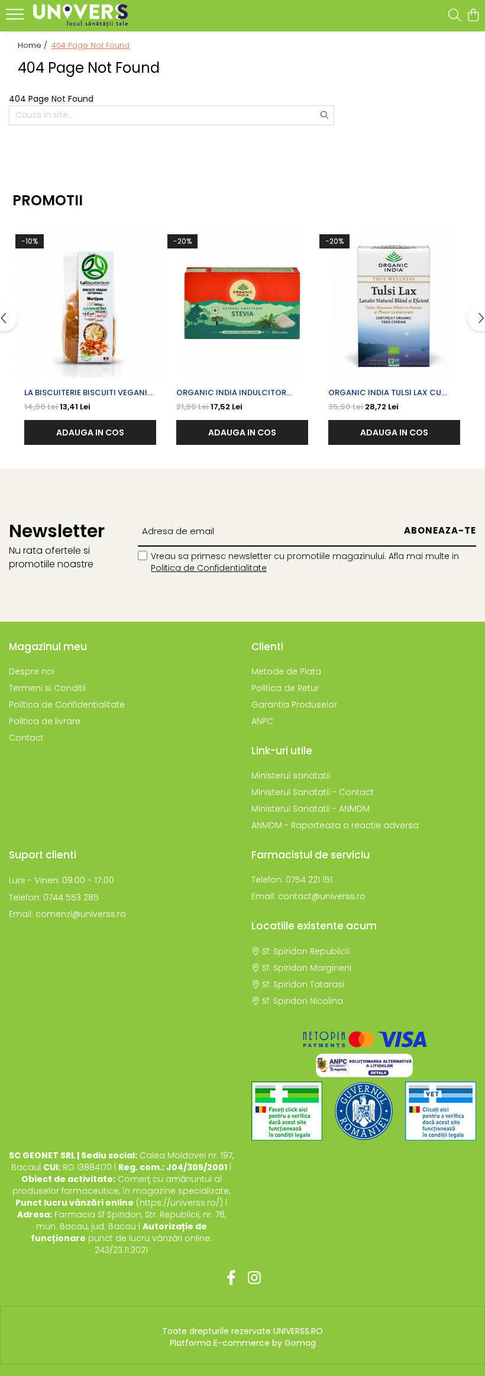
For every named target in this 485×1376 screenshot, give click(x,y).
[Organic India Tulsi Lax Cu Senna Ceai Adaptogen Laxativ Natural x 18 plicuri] (394, 303)
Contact (26, 738)
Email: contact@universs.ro (308, 896)
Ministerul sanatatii (290, 775)
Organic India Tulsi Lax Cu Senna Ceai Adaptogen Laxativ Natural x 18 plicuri (393, 393)
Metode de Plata (286, 671)
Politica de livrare (44, 721)
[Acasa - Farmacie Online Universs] (80, 15)
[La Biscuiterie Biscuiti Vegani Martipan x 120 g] (90, 303)
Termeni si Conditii (47, 688)
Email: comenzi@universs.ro (67, 914)
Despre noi (31, 671)
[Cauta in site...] (454, 16)
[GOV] (363, 1111)
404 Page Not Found (90, 45)
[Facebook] (231, 1278)
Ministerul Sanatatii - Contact (312, 792)
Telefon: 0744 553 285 (54, 897)
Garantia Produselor (294, 704)
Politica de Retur (285, 688)
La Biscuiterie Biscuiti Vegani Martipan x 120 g (85, 393)
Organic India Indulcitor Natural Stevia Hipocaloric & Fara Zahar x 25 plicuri (240, 393)
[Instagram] (254, 1278)
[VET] (440, 1111)
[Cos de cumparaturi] (473, 16)
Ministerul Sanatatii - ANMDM (310, 809)
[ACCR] (286, 1111)
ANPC (262, 721)
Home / (34, 45)
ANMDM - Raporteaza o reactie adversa (335, 825)
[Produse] (16, 18)
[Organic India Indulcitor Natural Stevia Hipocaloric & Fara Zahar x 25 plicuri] (242, 303)
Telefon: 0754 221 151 (291, 880)
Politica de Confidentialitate (209, 568)
